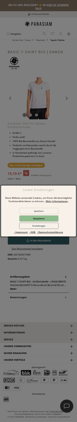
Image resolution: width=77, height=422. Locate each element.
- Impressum (21, 232)
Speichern (39, 211)
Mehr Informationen (57, 201)
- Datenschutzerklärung (50, 232)
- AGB (32, 232)
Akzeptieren (39, 218)
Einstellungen (38, 225)
